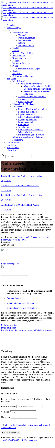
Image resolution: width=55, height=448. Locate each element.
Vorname (5, 412)
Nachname (6, 417)
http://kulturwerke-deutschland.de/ (22, 308)
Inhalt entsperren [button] (8, 328)
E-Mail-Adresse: (8, 406)
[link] (33, 156)
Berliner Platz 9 (14, 298)
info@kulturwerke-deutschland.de (22, 303)
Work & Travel (19, 240)
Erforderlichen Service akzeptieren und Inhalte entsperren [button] (26, 330)
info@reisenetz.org (28, 440)
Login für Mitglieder (10, 263)
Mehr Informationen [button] (10, 325)
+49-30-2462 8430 (10, 440)
